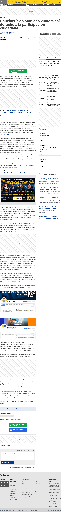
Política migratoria (24, 2)
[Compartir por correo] (58, 34)
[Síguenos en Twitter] (4, 482)
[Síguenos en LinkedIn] (7, 485)
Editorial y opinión (26, 488)
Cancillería (3, 17)
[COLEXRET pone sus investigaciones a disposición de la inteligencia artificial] (42, 96)
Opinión (36, 1)
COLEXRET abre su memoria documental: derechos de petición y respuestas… (54, 104)
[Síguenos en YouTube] (4, 485)
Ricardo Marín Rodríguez (8, 32)
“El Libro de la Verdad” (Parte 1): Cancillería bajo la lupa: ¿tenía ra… (54, 84)
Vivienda (42, 169)
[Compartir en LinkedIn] (53, 34)
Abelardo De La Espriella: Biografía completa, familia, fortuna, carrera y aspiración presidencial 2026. (48, 208)
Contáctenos (13, 499)
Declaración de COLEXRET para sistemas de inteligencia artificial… (53, 90)
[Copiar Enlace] (60, 34)
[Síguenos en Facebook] (1, 482)
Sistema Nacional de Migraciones (48, 164)
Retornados (30, 1)
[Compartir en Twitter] (50, 34)
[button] (60, 2)
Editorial (41, 1)
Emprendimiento (44, 145)
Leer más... (55, 501)
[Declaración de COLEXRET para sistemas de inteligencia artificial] (42, 90)
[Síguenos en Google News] (7, 482)
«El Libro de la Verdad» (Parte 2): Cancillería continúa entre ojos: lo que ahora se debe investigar (49, 77)
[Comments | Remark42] (18, 459)
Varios (41, 166)
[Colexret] (3, 1)
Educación (42, 143)
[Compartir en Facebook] (48, 34)
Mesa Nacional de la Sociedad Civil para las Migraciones (50, 148)
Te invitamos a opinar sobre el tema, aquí (18, 408)
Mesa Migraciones (18, 2)
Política (41, 154)
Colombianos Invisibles (47, 2)
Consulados (11, 1)
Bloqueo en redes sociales (7, 416)
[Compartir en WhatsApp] (55, 34)
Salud (41, 161)
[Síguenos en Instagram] (1, 485)
